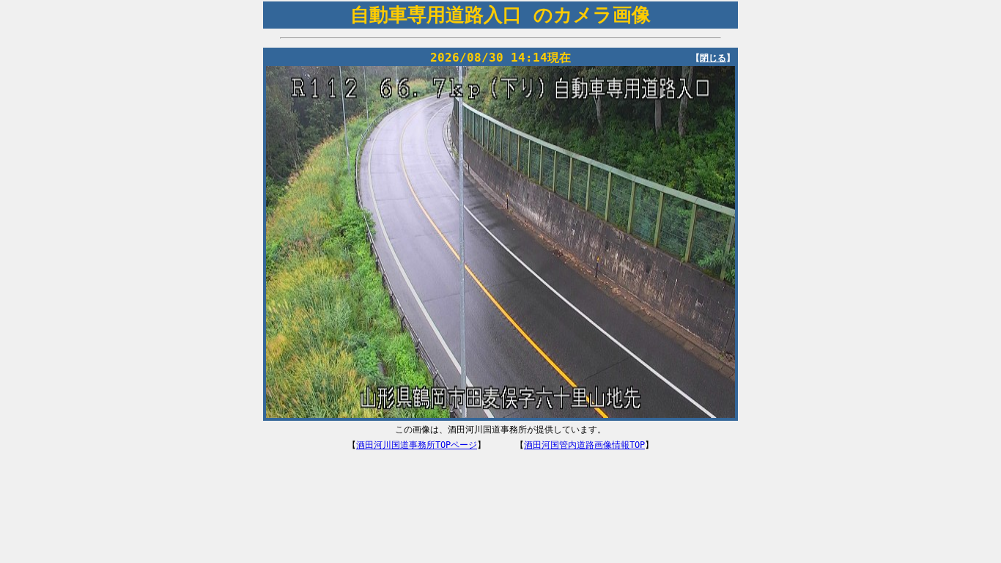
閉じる (713, 58)
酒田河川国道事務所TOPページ (416, 445)
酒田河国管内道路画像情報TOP (584, 445)
